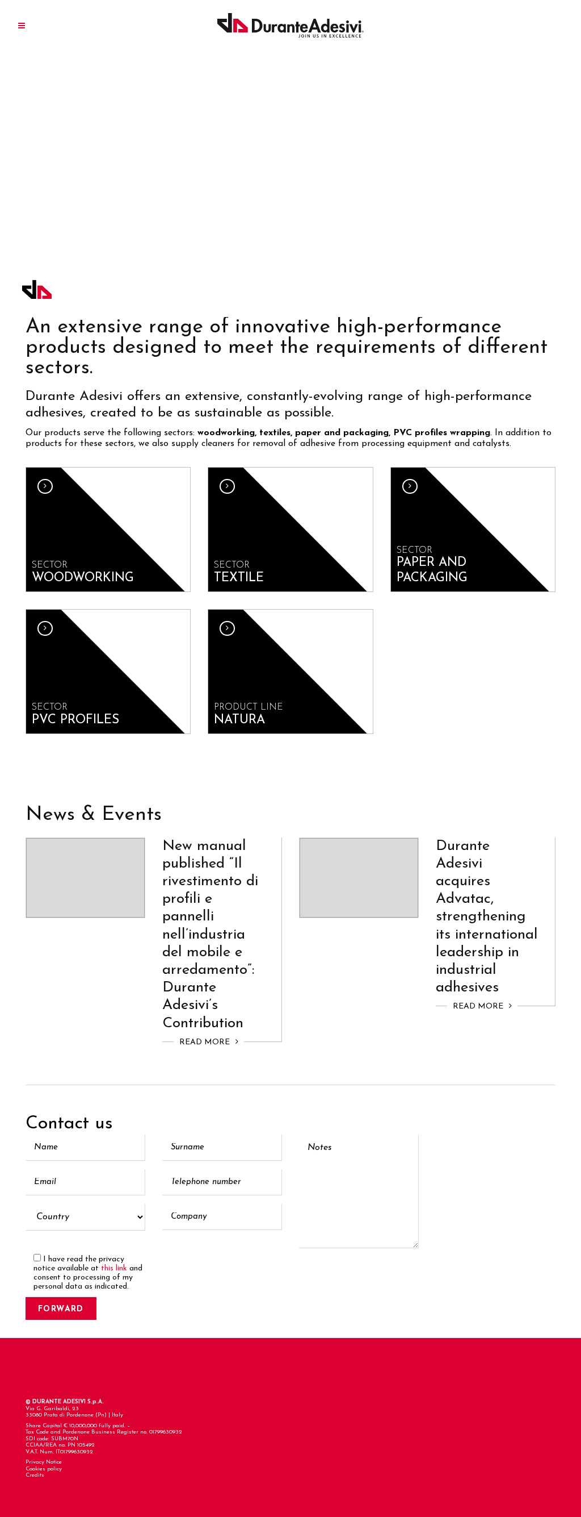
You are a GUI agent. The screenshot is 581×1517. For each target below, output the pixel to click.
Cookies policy (44, 1469)
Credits (35, 1475)
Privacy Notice (44, 1462)
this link (114, 1268)
